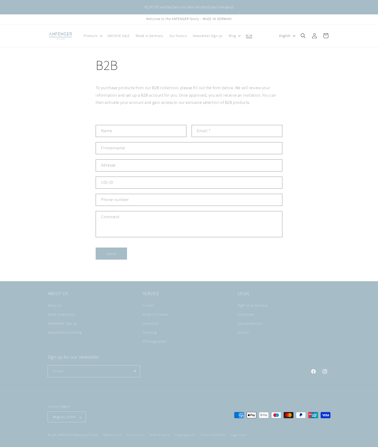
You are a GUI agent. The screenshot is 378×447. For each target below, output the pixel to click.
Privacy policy (136, 435)
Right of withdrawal (253, 305)
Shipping (149, 332)
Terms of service (160, 435)
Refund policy (112, 435)
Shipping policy (185, 435)
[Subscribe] (134, 371)
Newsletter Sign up (62, 323)
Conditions (246, 314)
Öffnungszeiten (154, 341)
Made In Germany (61, 314)
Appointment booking (65, 332)
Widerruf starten (155, 314)
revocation (150, 323)
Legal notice (239, 435)
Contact (148, 305)
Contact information (213, 435)
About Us (55, 305)
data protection (250, 323)
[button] (92, 35)
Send (111, 253)
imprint (243, 332)
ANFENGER (65, 435)
